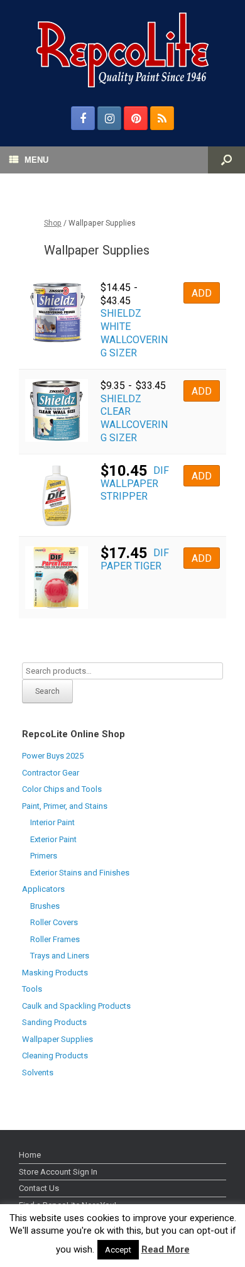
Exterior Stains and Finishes (79, 872)
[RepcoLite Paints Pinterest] (136, 118)
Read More (165, 1249)
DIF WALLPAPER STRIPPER (135, 483)
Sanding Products (54, 1022)
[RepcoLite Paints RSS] (162, 118)
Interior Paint (52, 822)
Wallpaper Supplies (57, 1039)
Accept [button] (118, 1249)
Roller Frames (55, 939)
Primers (43, 855)
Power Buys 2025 (53, 755)
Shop (53, 223)
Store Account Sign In (58, 1171)
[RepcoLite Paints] (122, 50)
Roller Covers (54, 922)
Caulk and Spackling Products (76, 1006)
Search (47, 691)
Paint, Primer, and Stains (64, 806)
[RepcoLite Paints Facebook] (83, 118)
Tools (32, 989)
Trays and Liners (59, 955)
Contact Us (39, 1188)
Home (30, 1155)
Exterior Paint (53, 839)
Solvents (37, 1072)
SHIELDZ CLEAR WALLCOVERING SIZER (134, 418)
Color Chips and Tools (62, 789)
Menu (36, 160)
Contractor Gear (50, 772)
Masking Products (55, 972)
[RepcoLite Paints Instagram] (109, 118)
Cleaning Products (55, 1055)
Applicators (43, 889)
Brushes (45, 906)
